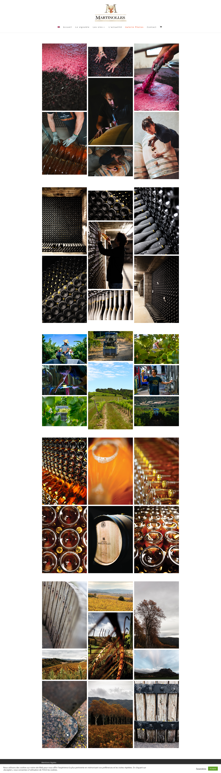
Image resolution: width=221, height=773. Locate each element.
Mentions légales (48, 762)
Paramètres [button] (201, 768)
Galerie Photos (134, 27)
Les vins (98, 27)
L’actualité (115, 27)
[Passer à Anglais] (59, 29)
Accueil (67, 27)
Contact (152, 27)
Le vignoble (82, 27)
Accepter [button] (213, 768)
